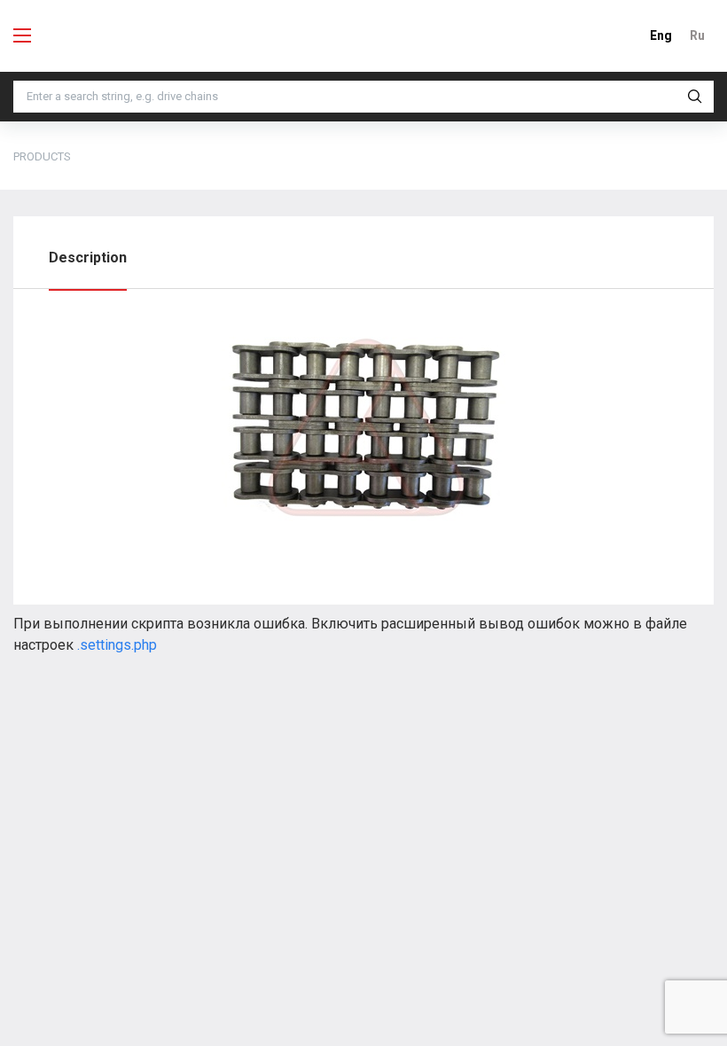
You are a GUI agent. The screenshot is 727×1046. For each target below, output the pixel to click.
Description (88, 257)
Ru (697, 35)
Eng (661, 35)
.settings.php (117, 644)
